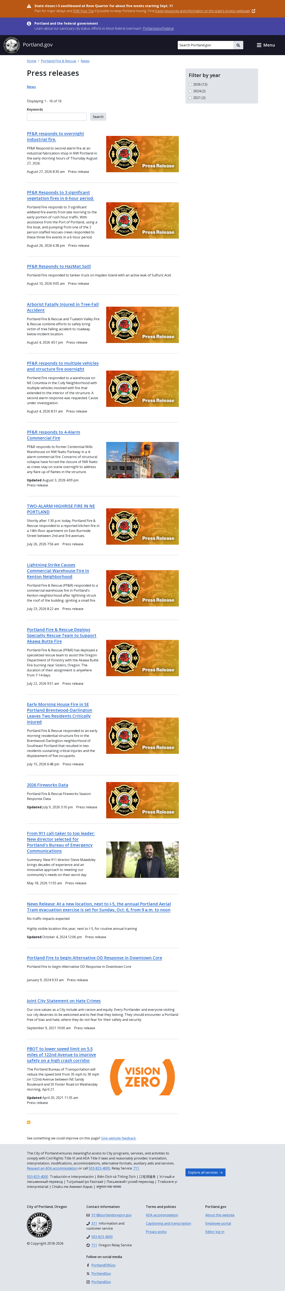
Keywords (35, 109)
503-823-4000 (99, 1168)
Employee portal (218, 1223)
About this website (220, 1215)
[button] (266, 45)
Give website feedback (118, 1138)
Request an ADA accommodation (52, 1168)
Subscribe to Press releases (28, 1122)
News (85, 61)
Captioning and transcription (168, 1223)
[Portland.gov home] (28, 45)
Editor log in (214, 1231)
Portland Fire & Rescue (58, 61)
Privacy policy (156, 1231)
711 (136, 1168)
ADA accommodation (162, 1215)
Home (31, 61)
